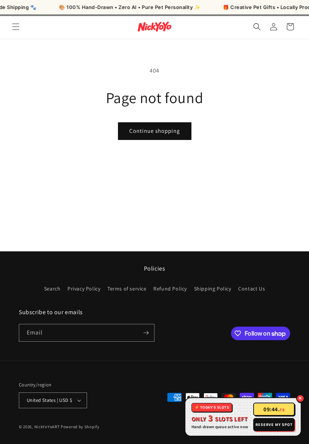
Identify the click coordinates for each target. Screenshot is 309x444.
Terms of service (127, 288)
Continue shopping (154, 130)
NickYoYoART (47, 426)
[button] (16, 26)
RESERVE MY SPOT (274, 424)
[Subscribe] (146, 333)
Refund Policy (170, 288)
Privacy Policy (83, 288)
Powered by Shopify (80, 426)
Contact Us (251, 288)
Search (52, 288)
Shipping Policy (212, 288)
